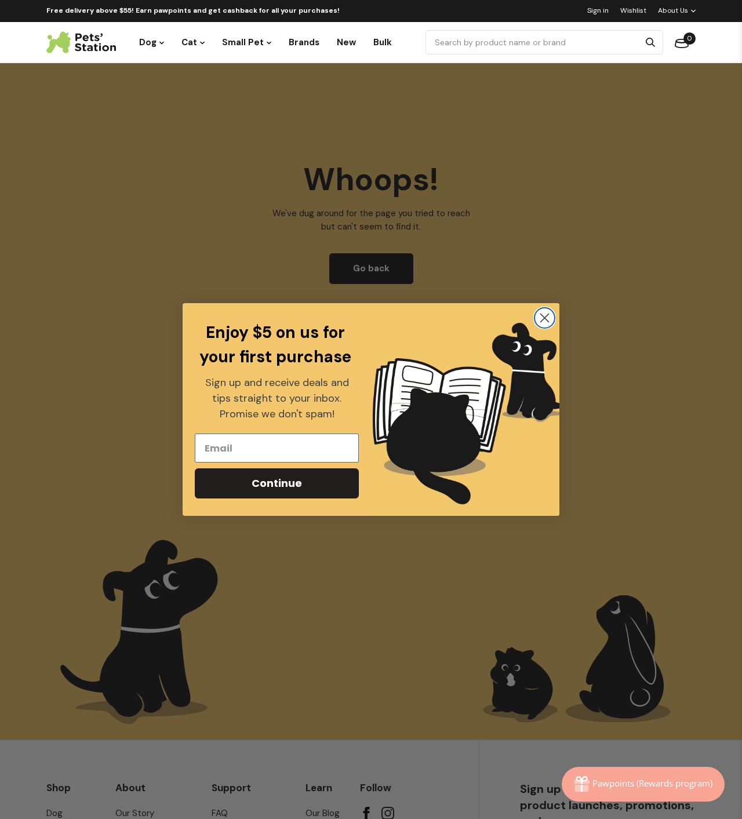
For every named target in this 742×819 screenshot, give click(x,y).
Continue (277, 483)
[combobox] (534, 42)
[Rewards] (643, 784)
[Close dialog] (544, 318)
